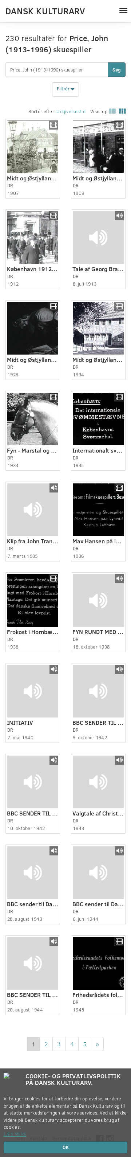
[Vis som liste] (111, 111)
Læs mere (15, 1134)
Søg (116, 69)
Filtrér (64, 89)
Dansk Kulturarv (45, 10)
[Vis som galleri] (121, 111)
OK (66, 1147)
